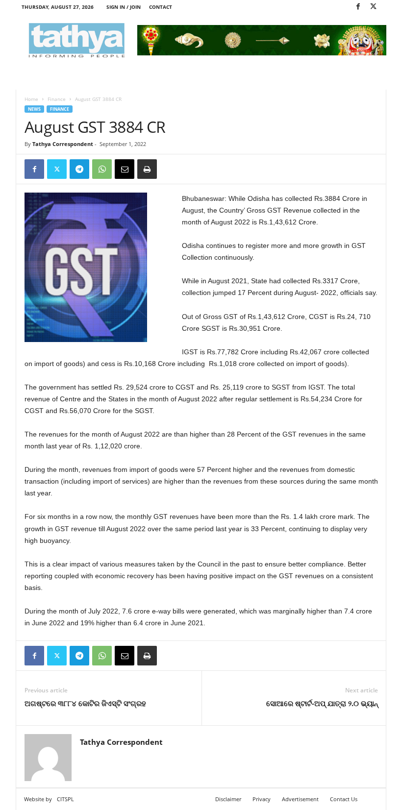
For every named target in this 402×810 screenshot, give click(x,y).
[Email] (124, 169)
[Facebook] (358, 7)
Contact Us (343, 799)
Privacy (261, 799)
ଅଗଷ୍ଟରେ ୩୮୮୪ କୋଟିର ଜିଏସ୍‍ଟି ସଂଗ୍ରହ (85, 703)
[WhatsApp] (102, 169)
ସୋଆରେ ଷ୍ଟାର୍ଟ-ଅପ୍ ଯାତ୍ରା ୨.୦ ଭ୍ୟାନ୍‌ (322, 703)
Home (31, 99)
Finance (57, 99)
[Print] (147, 169)
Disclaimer (228, 799)
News (34, 109)
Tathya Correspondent (62, 143)
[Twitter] (373, 7)
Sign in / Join (123, 6)
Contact (160, 6)
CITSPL (65, 799)
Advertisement (300, 799)
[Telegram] (79, 169)
